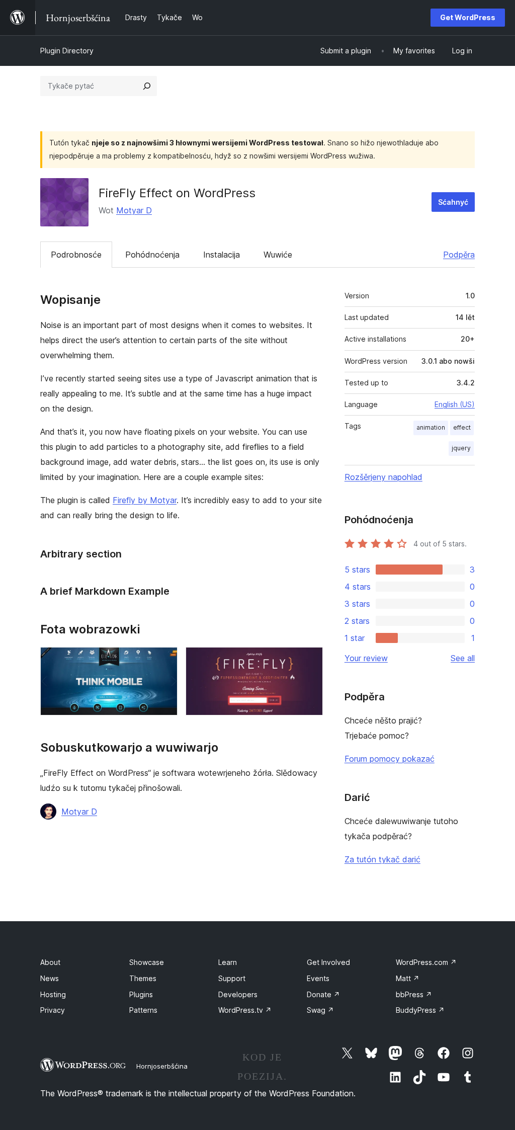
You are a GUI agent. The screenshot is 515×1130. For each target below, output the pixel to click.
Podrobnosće (76, 255)
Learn (227, 962)
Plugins (141, 994)
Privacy (52, 1010)
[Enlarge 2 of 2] (309, 661)
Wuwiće (278, 255)
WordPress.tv (245, 1010)
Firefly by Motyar (145, 500)
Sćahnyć (453, 202)
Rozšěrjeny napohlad (383, 477)
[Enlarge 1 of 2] (164, 661)
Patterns (143, 1010)
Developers (238, 994)
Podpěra (459, 255)
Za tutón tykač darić (382, 859)
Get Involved (328, 962)
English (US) (455, 404)
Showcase (146, 962)
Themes (142, 978)
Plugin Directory (67, 50)
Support (231, 978)
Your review (366, 658)
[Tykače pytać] (147, 86)
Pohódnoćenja (152, 255)
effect (462, 427)
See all (463, 658)
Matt (407, 978)
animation (430, 427)
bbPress (414, 994)
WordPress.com (426, 962)
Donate (323, 994)
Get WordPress (467, 17)
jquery (461, 448)
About (50, 962)
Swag (320, 1010)
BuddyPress (420, 1010)
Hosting (53, 994)
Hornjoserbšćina (162, 1066)
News (49, 978)
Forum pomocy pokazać (390, 759)
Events (318, 978)
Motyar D (134, 210)
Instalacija (221, 255)
